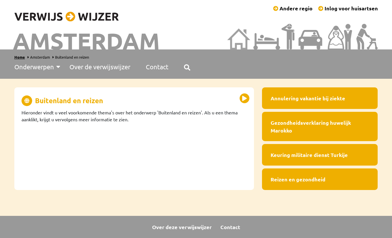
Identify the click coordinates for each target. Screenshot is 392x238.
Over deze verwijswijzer (182, 227)
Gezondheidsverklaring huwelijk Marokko (311, 126)
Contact (230, 227)
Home (19, 57)
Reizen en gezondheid (298, 179)
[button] (244, 98)
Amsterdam (40, 57)
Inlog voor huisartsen (350, 8)
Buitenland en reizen (72, 57)
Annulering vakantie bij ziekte (308, 98)
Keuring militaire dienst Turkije (309, 154)
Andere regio (295, 8)
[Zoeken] (187, 66)
